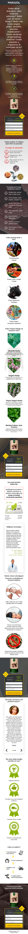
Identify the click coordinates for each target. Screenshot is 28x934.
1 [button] (12, 750)
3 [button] (15, 750)
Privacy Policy (14, 932)
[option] (14, 726)
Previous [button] (6, 750)
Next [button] (21, 750)
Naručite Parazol (14, 133)
